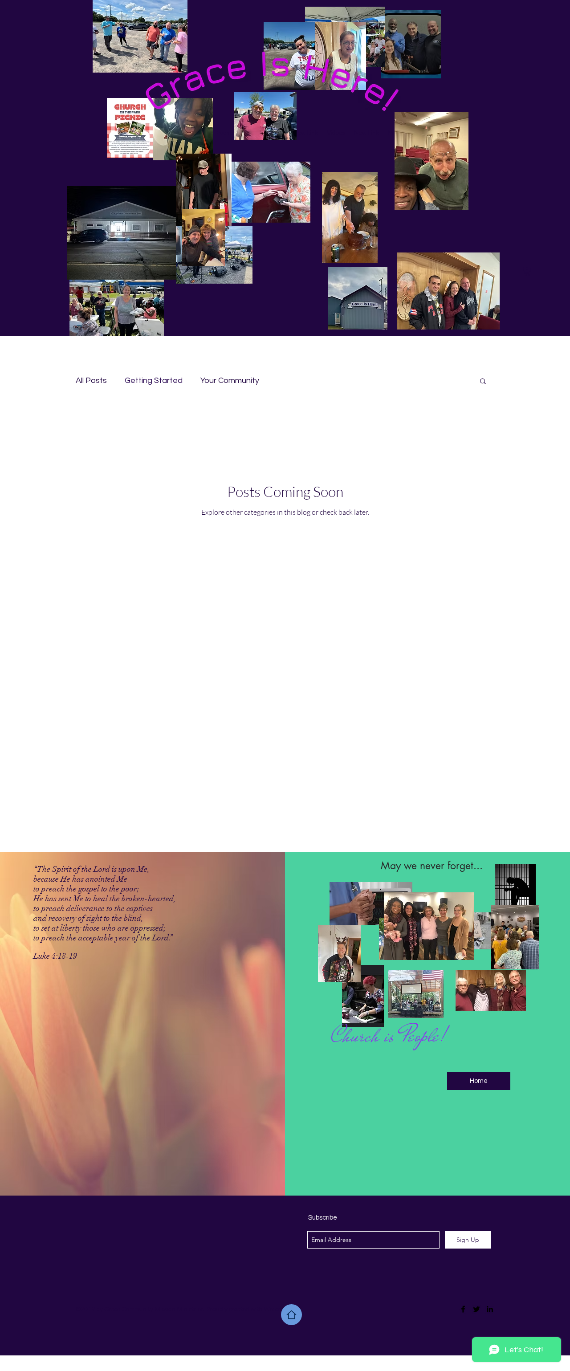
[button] (527, 271)
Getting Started (154, 380)
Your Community (229, 380)
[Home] (291, 1314)
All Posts (91, 380)
